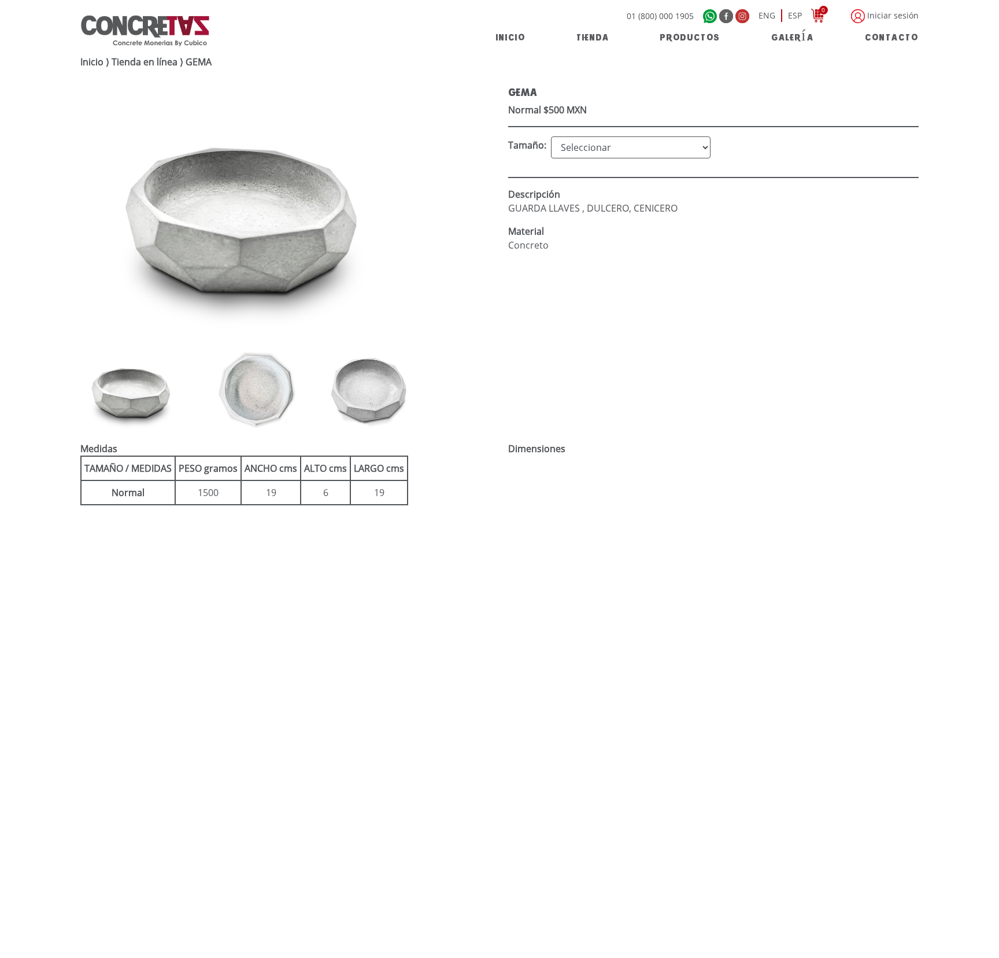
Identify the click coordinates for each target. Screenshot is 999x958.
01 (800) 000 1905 (660, 15)
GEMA (199, 62)
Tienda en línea (144, 62)
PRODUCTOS (690, 36)
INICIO (511, 36)
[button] (105, 389)
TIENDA (592, 36)
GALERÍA (792, 36)
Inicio (91, 62)
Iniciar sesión (892, 15)
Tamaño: (527, 145)
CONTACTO (892, 36)
